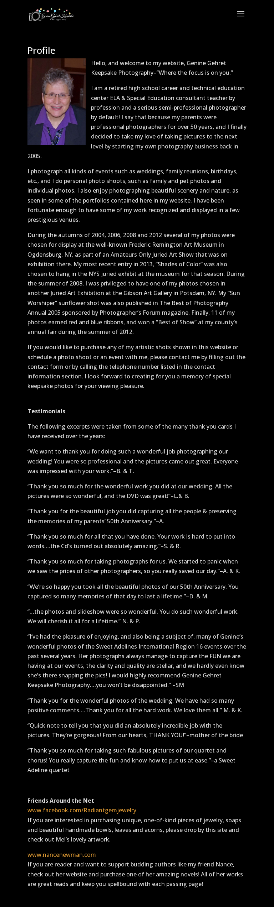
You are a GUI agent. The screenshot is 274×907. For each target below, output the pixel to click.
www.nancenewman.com (61, 855)
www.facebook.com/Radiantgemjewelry (81, 810)
